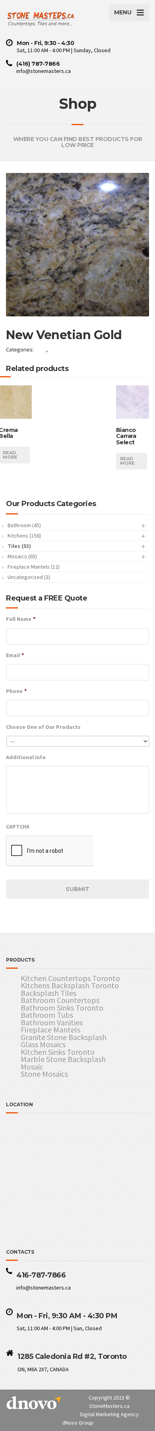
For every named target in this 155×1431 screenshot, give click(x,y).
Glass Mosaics (43, 1044)
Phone (16, 691)
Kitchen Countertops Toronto (70, 978)
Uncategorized (29, 577)
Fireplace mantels (34, 566)
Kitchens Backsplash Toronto (70, 985)
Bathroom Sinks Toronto (62, 1008)
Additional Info (26, 757)
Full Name (20, 618)
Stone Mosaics (44, 1074)
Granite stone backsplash (64, 1037)
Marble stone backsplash (63, 1059)
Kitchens (24, 535)
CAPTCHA (17, 826)
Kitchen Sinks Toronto (58, 1052)
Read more (127, 461)
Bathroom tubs (47, 1015)
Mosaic (32, 1067)
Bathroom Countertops (60, 1000)
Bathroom (24, 525)
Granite (57, 349)
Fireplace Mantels (50, 1030)
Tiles (40, 349)
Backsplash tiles (48, 993)
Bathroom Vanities (52, 1023)
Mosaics (22, 556)
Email (15, 655)
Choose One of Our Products (43, 726)
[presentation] (49, 851)
